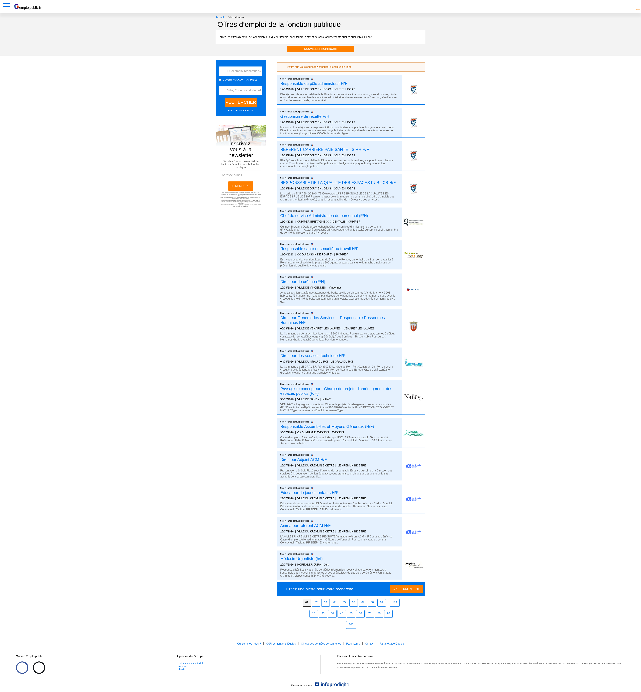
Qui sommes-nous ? (249, 643)
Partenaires (353, 643)
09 (381, 602)
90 (388, 613)
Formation (181, 666)
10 (313, 613)
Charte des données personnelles (247, 205)
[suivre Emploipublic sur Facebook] (22, 667)
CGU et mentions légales (281, 643)
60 (360, 613)
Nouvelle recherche (320, 48)
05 (344, 602)
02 (316, 602)
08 (372, 602)
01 (306, 602)
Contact (369, 643)
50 (351, 613)
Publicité (180, 669)
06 (353, 602)
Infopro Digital (251, 200)
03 (325, 602)
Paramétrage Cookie (391, 643)
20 (323, 613)
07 (362, 602)
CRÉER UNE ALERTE (406, 589)
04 (334, 602)
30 (332, 613)
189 (394, 602)
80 (379, 613)
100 (351, 624)
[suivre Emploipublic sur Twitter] (39, 667)
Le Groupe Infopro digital (189, 663)
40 (341, 613)
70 (369, 613)
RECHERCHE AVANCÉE (241, 110)
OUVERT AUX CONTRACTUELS (240, 79)
